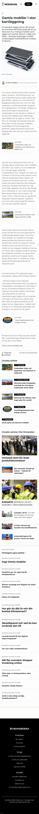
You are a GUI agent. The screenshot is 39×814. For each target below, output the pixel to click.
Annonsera (19, 743)
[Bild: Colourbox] (19, 59)
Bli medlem (19, 739)
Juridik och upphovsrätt (19, 760)
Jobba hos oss (19, 784)
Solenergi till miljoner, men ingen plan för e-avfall (25, 216)
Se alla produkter (19, 746)
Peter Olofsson (13, 83)
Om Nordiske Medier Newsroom (19, 787)
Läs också (18, 142)
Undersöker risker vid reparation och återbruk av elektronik (25, 147)
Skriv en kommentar (29, 353)
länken (15, 336)
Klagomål (19, 763)
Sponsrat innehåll (19, 767)
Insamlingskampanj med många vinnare (24, 321)
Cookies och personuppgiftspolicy (19, 756)
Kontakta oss (19, 780)
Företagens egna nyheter (13, 553)
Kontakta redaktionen (19, 776)
